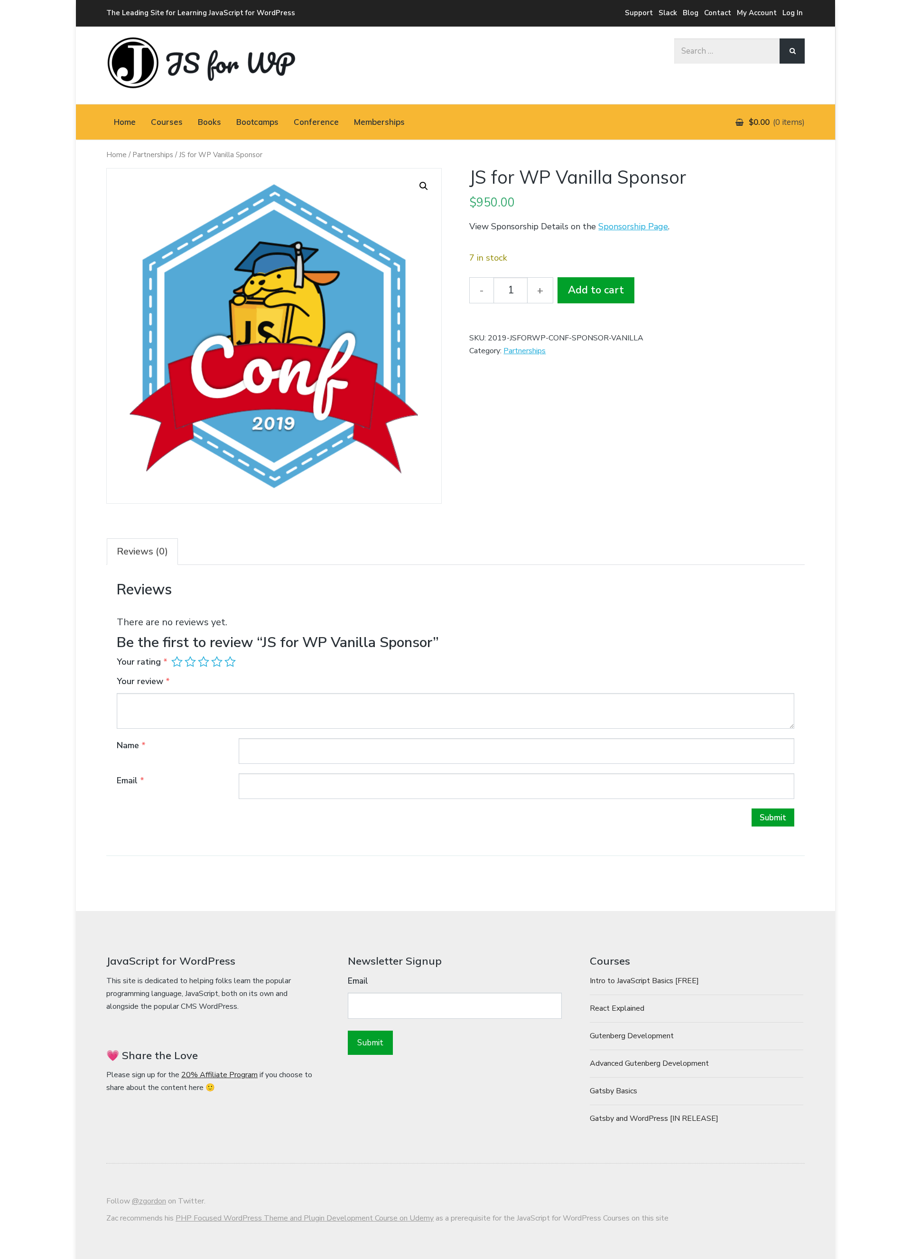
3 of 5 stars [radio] (203, 661)
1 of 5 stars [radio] (177, 661)
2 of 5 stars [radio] (190, 661)
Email (130, 780)
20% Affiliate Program (219, 1075)
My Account (757, 13)
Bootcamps (257, 122)
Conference (316, 122)
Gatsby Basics (613, 1091)
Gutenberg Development (632, 1036)
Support (639, 13)
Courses (167, 122)
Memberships (379, 122)
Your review (143, 681)
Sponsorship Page (633, 226)
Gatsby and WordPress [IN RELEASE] (654, 1118)
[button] (423, 186)
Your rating (142, 661)
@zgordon (149, 1201)
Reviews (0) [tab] (142, 551)
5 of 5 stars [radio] (230, 661)
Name (131, 745)
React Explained (617, 1008)
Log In (792, 13)
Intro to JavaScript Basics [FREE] (644, 981)
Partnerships (152, 155)
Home (125, 122)
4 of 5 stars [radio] (217, 661)
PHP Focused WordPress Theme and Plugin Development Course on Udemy (305, 1218)
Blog (690, 13)
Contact (717, 13)
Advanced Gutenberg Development (649, 1063)
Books (209, 122)
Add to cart (596, 290)
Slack (668, 13)
